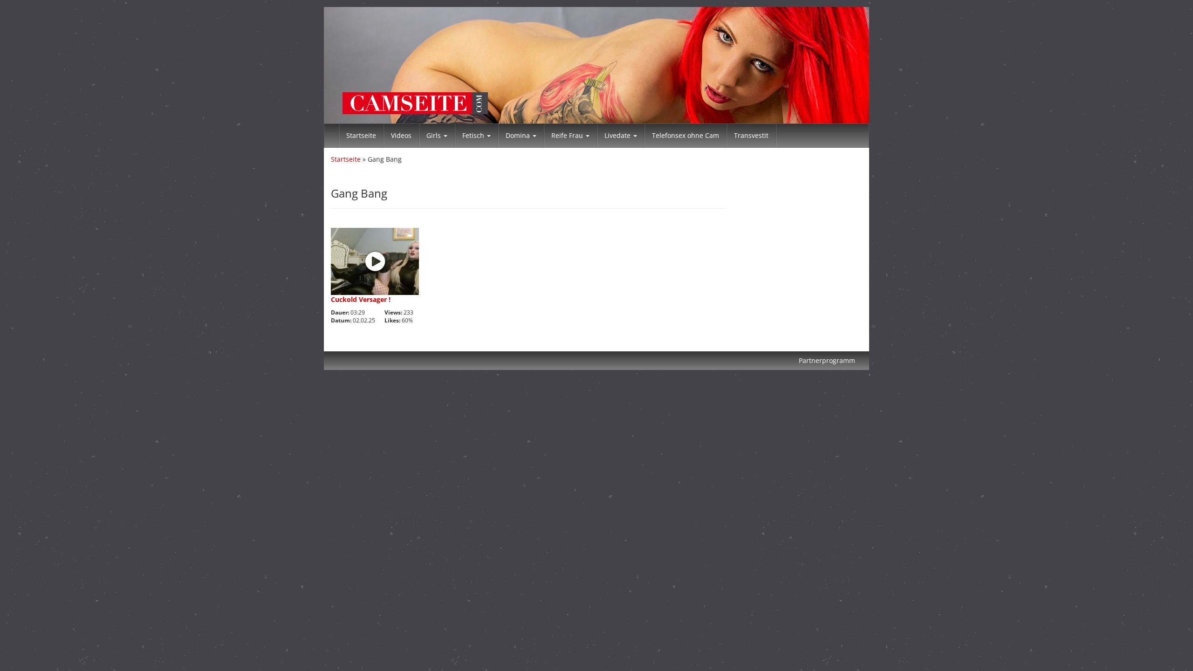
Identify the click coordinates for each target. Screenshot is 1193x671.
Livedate (618, 135)
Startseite (361, 135)
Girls (434, 135)
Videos (401, 135)
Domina (519, 135)
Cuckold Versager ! (361, 299)
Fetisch (474, 135)
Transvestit (751, 135)
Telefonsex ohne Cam (685, 135)
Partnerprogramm (827, 360)
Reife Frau (568, 135)
